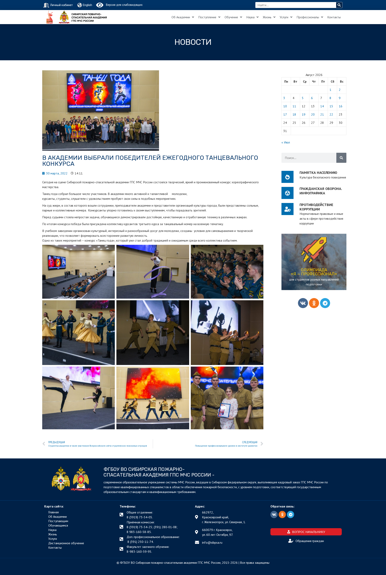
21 (322, 114)
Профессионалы (308, 17)
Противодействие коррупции (316, 206)
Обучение (231, 17)
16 (340, 106)
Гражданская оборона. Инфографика (321, 190)
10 (285, 106)
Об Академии (180, 17)
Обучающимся (58, 525)
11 (294, 106)
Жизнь (267, 17)
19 (303, 114)
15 (331, 106)
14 (322, 106)
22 (331, 114)
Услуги (284, 17)
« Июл (285, 142)
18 (294, 114)
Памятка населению (318, 172)
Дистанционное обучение (66, 543)
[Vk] (303, 303)
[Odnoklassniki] (314, 303)
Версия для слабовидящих (123, 5)
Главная (53, 512)
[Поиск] (339, 5)
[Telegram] (325, 303)
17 (285, 114)
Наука (250, 17)
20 (313, 114)
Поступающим (58, 521)
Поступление (207, 17)
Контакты (334, 17)
